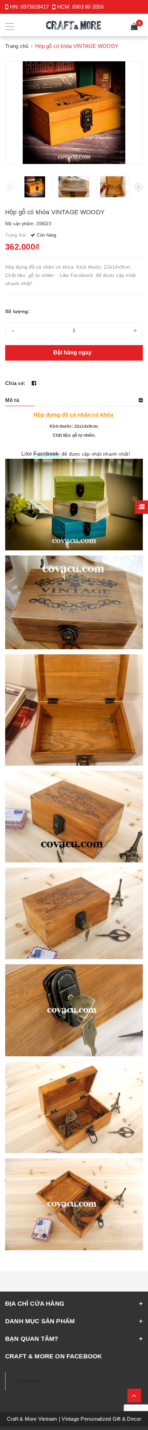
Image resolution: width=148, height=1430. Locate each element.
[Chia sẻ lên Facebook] (34, 383)
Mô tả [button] (12, 400)
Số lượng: (17, 311)
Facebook (46, 454)
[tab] (74, 400)
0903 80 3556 (88, 7)
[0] (134, 27)
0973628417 (35, 7)
